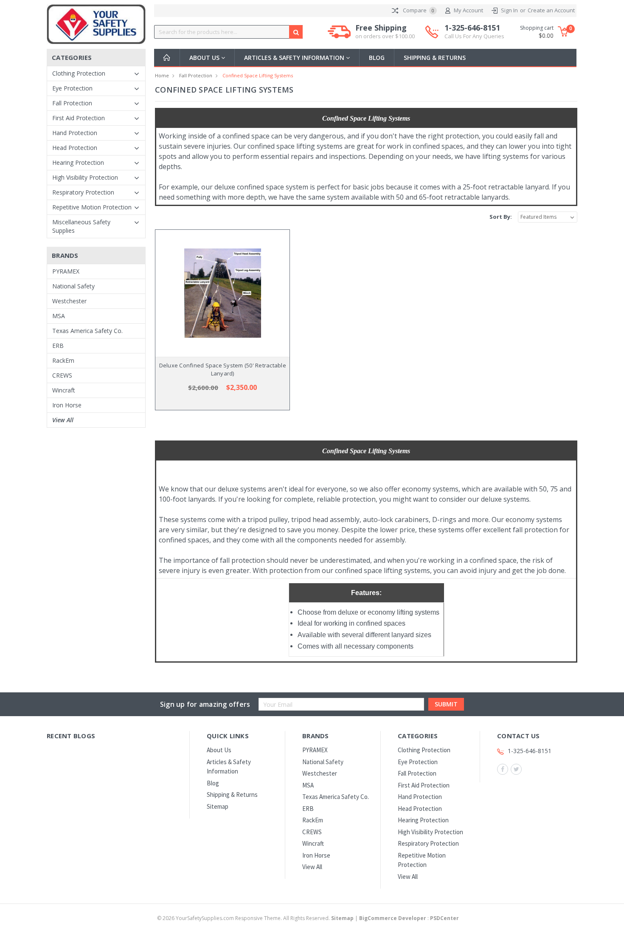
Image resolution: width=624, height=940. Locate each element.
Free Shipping (385, 31)
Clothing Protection (78, 73)
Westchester (69, 301)
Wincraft (63, 390)
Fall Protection (72, 103)
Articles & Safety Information (295, 58)
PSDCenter (444, 918)
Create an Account (551, 10)
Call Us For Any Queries (474, 36)
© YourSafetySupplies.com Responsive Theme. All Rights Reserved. (255, 918)
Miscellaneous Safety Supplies (81, 226)
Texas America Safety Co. (87, 331)
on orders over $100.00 (385, 36)
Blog (377, 58)
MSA (58, 316)
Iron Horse (67, 405)
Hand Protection (74, 133)
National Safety (73, 286)
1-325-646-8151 (474, 31)
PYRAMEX (65, 271)
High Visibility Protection (85, 177)
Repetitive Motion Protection (92, 207)
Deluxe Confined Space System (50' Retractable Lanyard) (222, 369)
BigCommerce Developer (392, 918)
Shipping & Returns (435, 58)
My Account (468, 10)
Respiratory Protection (83, 192)
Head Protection (74, 148)
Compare (418, 10)
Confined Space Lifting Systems (257, 75)
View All (62, 420)
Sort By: (500, 216)
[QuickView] (215, 293)
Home (162, 75)
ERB (58, 346)
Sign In (509, 10)
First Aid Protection (78, 118)
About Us (205, 58)
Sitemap (217, 806)
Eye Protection (72, 88)
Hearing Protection (78, 162)
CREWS (62, 375)
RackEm (63, 360)
